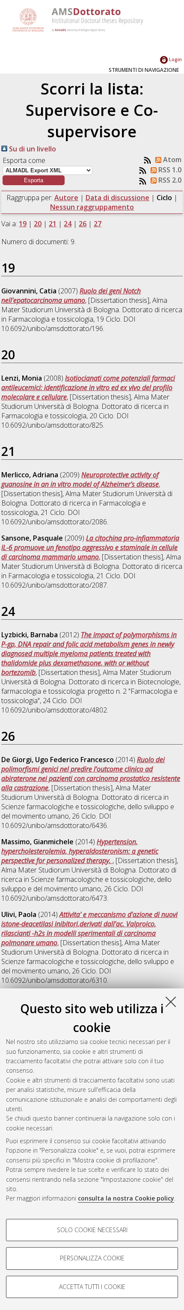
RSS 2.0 (169, 180)
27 (97, 223)
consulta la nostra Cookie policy (126, 1198)
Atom (171, 159)
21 (52, 223)
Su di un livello (31, 149)
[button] (34, 180)
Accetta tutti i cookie (92, 1287)
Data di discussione (117, 197)
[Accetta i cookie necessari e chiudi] (171, 1001)
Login (175, 59)
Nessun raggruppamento (92, 207)
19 (23, 223)
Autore (66, 197)
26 (82, 223)
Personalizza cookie (92, 1258)
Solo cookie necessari (92, 1230)
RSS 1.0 (169, 169)
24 (67, 223)
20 (38, 223)
